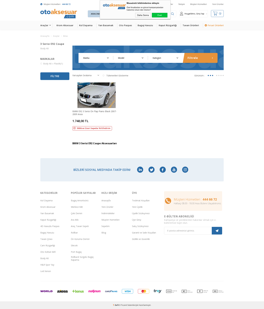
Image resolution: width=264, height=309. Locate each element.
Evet (160, 15)
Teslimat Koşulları (141, 200)
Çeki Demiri (76, 213)
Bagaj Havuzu (145, 25)
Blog (103, 232)
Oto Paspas (125, 25)
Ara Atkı (75, 219)
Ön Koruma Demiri (80, 239)
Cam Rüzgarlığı (47, 245)
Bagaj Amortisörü (79, 200)
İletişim (181, 4)
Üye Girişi (136, 219)
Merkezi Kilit (77, 206)
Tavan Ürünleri (191, 25)
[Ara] (172, 14)
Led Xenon (45, 271)
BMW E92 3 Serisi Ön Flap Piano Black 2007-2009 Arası (94, 113)
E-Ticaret (123, 305)
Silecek (74, 245)
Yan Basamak (105, 25)
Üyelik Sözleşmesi (141, 213)
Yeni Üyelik (137, 206)
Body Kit (44, 48)
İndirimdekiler (108, 213)
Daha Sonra (143, 15)
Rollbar (74, 232)
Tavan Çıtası (46, 239)
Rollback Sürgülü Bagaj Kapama (82, 258)
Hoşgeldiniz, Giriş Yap (194, 13)
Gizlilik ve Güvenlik (141, 239)
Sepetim (105, 226)
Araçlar (44, 25)
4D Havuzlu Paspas (49, 226)
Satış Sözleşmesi (140, 226)
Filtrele (192, 58)
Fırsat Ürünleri (216, 25)
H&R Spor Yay (47, 264)
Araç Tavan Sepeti (80, 226)
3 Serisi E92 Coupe (52, 44)
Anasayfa (106, 200)
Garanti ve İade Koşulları (144, 232)
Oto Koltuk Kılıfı (48, 251)
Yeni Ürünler (218, 4)
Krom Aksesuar (65, 25)
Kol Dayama (85, 25)
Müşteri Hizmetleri (198, 4)
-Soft (116, 305)
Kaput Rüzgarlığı (168, 25)
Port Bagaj (76, 251)
